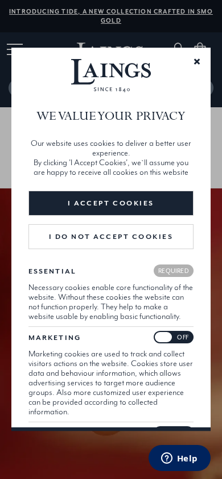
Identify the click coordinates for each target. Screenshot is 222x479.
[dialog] (111, 239)
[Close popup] (197, 60)
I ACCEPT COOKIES (111, 203)
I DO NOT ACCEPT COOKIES (111, 237)
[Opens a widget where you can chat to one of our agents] (179, 459)
